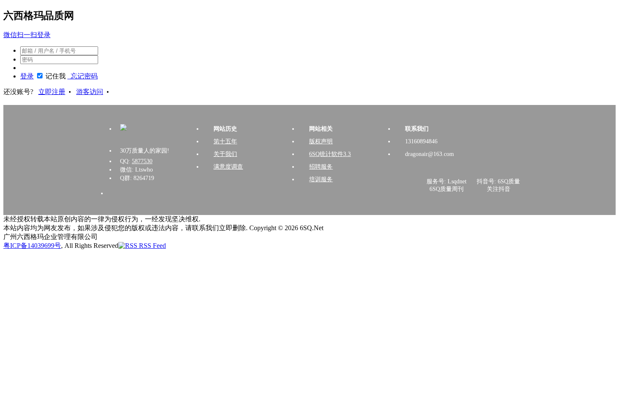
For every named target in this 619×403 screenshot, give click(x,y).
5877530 (142, 161)
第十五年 (225, 141)
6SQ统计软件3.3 (330, 154)
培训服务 (321, 179)
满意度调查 (228, 167)
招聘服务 (321, 167)
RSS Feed (151, 245)
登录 (27, 76)
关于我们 (225, 154)
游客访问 (89, 91)
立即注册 (51, 91)
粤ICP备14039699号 (32, 245)
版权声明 (321, 141)
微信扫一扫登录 (27, 34)
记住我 (55, 76)
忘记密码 (82, 76)
